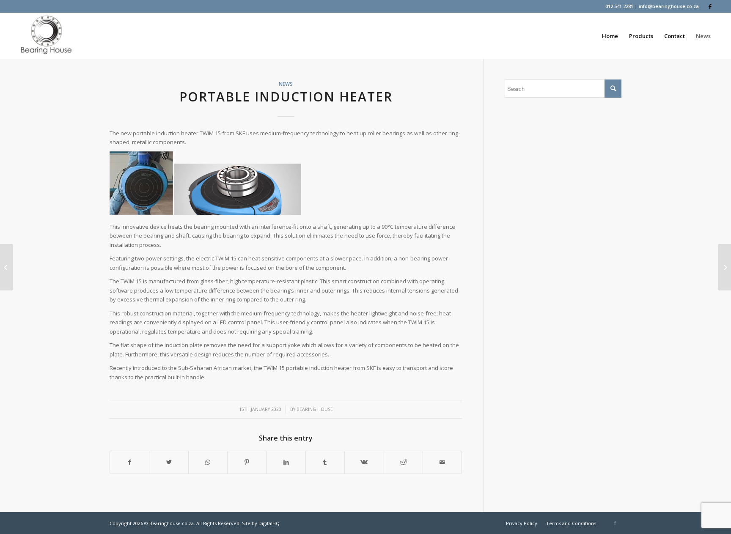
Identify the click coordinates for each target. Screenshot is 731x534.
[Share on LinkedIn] (286, 462)
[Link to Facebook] (710, 6)
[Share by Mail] (442, 462)
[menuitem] (610, 36)
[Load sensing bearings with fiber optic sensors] (6, 267)
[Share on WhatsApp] (208, 462)
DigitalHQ (269, 523)
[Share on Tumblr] (325, 462)
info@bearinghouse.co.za (669, 6)
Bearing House (315, 409)
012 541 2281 (619, 6)
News (286, 83)
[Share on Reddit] (403, 462)
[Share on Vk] (364, 462)
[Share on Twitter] (168, 462)
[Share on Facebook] (129, 462)
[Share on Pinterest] (247, 462)
